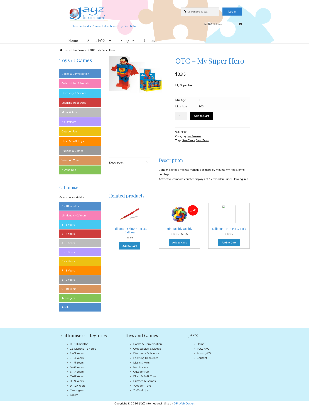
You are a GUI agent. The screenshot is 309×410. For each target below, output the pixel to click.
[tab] (129, 162)
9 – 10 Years (69, 289)
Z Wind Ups (69, 170)
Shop (125, 40)
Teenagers (68, 298)
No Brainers (80, 50)
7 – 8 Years (68, 270)
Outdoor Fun (69, 131)
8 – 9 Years (68, 279)
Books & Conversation (75, 73)
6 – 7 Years (68, 261)
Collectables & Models (75, 83)
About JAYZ (96, 40)
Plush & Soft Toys (73, 141)
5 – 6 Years (68, 252)
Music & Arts (69, 112)
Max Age (181, 106)
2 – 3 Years (68, 224)
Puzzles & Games (73, 150)
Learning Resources (74, 102)
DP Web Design (184, 403)
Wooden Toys (70, 160)
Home (73, 40)
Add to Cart (201, 116)
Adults (66, 307)
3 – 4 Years (188, 140)
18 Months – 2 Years (74, 215)
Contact (150, 40)
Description (116, 162)
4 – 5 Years (68, 243)
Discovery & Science (74, 93)
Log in (232, 11)
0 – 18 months (70, 206)
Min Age (180, 100)
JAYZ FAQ (203, 348)
